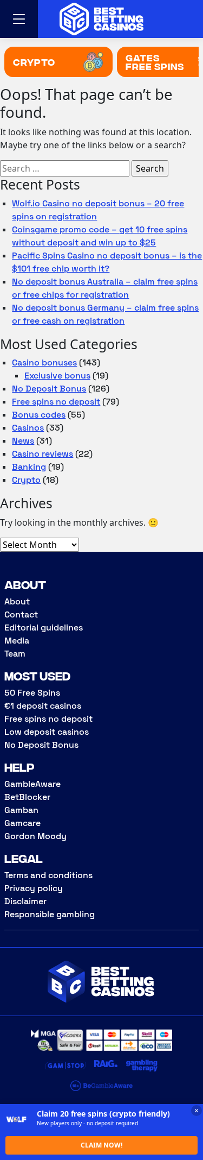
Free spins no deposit (56, 401)
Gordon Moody (35, 836)
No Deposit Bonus (49, 388)
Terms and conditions (48, 875)
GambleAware (32, 784)
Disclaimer (25, 901)
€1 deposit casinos (42, 705)
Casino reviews (42, 453)
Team (14, 653)
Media (16, 640)
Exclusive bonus (57, 375)
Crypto (26, 480)
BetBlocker (27, 797)
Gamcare (22, 823)
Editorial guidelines (43, 627)
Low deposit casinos (46, 731)
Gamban (21, 810)
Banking (29, 466)
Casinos (28, 427)
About (17, 601)
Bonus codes (39, 414)
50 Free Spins (32, 692)
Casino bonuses (44, 362)
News (23, 440)
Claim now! (101, 1145)
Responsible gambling (49, 914)
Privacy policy (33, 888)
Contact (21, 614)
